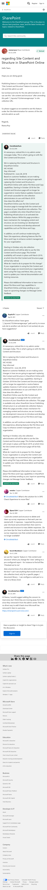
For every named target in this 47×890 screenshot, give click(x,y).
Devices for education (9, 744)
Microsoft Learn (7, 819)
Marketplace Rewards (9, 834)
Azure (4, 812)
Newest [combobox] (40, 308)
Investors (5, 862)
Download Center (7, 708)
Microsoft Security (8, 780)
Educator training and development (12, 759)
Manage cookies (33, 882)
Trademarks (15, 884)
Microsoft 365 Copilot (9, 798)
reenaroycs (13, 50)
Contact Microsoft (15, 882)
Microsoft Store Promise (9, 726)
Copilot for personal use (9, 683)
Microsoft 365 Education (9, 751)
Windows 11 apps (7, 694)
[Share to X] (20, 658)
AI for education (7, 766)
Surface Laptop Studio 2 (9, 676)
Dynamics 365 (6, 783)
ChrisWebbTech (15, 146)
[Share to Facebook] (16, 658)
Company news (7, 855)
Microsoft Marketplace (9, 830)
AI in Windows (7, 687)
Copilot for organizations (9, 680)
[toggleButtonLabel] (43, 9)
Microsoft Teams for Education (11, 748)
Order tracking (7, 719)
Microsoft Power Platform (10, 791)
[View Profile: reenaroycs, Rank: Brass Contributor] (4, 51)
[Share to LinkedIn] (12, 658)
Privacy (25, 882)
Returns (5, 716)
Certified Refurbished (8, 723)
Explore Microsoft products (10, 691)
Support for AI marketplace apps (12, 823)
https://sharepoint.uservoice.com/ (15, 610)
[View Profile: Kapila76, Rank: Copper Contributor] (4, 315)
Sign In (41, 3)
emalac (12, 490)
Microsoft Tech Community (10, 826)
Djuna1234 (14, 510)
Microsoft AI (6, 776)
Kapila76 (11, 314)
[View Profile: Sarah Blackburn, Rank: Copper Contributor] (6, 552)
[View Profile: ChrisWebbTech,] (6, 147)
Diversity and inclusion (9, 866)
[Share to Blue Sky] (27, 658)
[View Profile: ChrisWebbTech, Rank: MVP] (5, 341)
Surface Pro (6, 669)
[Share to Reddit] (23, 658)
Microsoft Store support (9, 712)
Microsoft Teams (7, 794)
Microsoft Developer (8, 816)
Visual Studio (6, 837)
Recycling (34, 884)
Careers (5, 848)
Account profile (7, 705)
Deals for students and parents (11, 762)
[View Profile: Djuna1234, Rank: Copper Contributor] (6, 511)
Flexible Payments (8, 730)
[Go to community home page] (8, 3)
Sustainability (6, 873)
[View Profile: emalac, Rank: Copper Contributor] (6, 491)
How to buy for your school (10, 755)
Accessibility (6, 869)
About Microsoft (7, 851)
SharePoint (7, 10)
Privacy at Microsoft (8, 859)
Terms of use (6, 884)
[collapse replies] (23, 313)
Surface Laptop (7, 673)
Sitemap (5, 882)
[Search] (28, 3)
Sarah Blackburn (16, 551)
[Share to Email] (35, 658)
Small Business (7, 802)
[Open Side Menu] (3, 3)
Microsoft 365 (6, 787)
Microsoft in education (9, 740)
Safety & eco (25, 884)
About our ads (6, 886)
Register (34, 3)
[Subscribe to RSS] (31, 658)
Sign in (12, 633)
